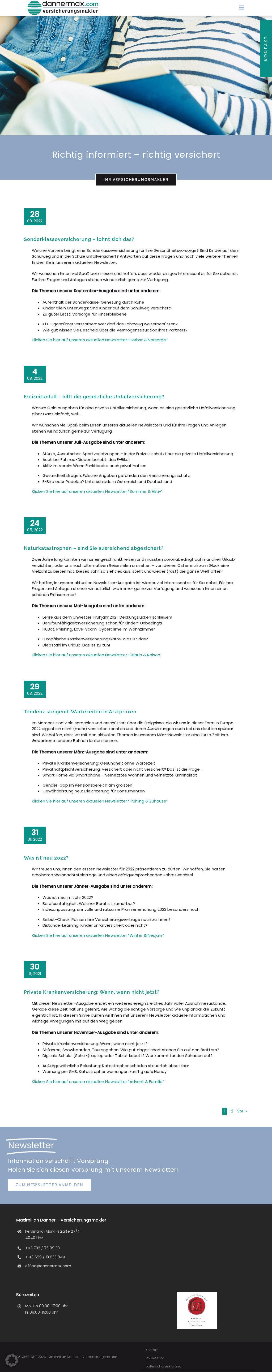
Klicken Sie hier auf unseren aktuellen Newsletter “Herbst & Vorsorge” (100, 340)
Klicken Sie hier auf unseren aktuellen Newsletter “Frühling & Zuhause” (100, 801)
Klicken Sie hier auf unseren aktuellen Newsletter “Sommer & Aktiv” (97, 491)
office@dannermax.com (48, 1266)
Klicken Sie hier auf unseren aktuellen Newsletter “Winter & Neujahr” (98, 935)
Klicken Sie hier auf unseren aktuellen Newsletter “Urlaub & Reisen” (97, 655)
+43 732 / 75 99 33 (42, 1248)
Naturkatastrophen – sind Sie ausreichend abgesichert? (94, 548)
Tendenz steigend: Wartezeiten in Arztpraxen (80, 711)
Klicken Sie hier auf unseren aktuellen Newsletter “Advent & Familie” (98, 1081)
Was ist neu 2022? (46, 858)
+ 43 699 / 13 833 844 (45, 1257)
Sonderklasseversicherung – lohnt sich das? (79, 239)
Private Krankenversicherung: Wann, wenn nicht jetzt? (92, 992)
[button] (11, 1360)
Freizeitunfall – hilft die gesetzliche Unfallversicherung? (94, 396)
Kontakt (266, 48)
